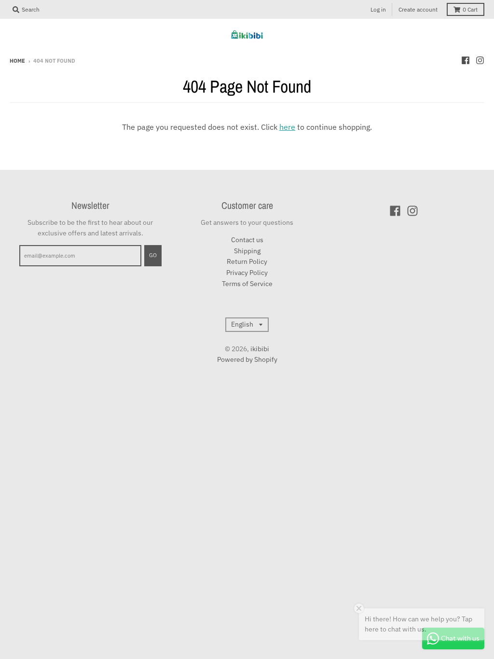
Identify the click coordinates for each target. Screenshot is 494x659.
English (242, 324)
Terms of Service (247, 283)
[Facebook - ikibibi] (465, 60)
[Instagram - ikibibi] (480, 60)
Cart (470, 9)
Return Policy (247, 261)
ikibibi (259, 348)
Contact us (247, 239)
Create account (418, 9)
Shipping (247, 251)
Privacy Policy (247, 272)
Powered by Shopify (247, 359)
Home (17, 60)
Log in (378, 9)
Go (153, 255)
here (287, 127)
